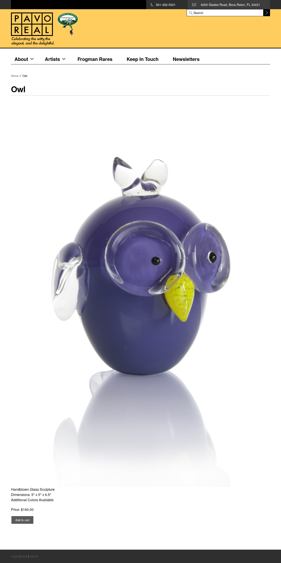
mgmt (15, 556)
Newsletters (186, 58)
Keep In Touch (143, 58)
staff (24, 556)
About (21, 58)
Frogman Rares (94, 58)
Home (14, 76)
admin (34, 556)
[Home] (82, 28)
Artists (52, 58)
